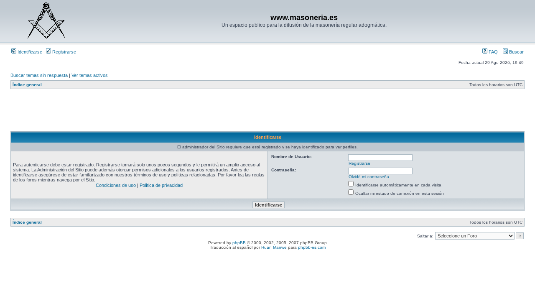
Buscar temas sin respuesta (39, 75)
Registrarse (63, 51)
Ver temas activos (89, 75)
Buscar (516, 51)
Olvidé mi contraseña (369, 176)
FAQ (492, 51)
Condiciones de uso (116, 185)
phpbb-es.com (312, 247)
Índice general (27, 84)
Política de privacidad (161, 185)
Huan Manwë (274, 247)
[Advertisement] (162, 112)
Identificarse (29, 51)
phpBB (239, 242)
